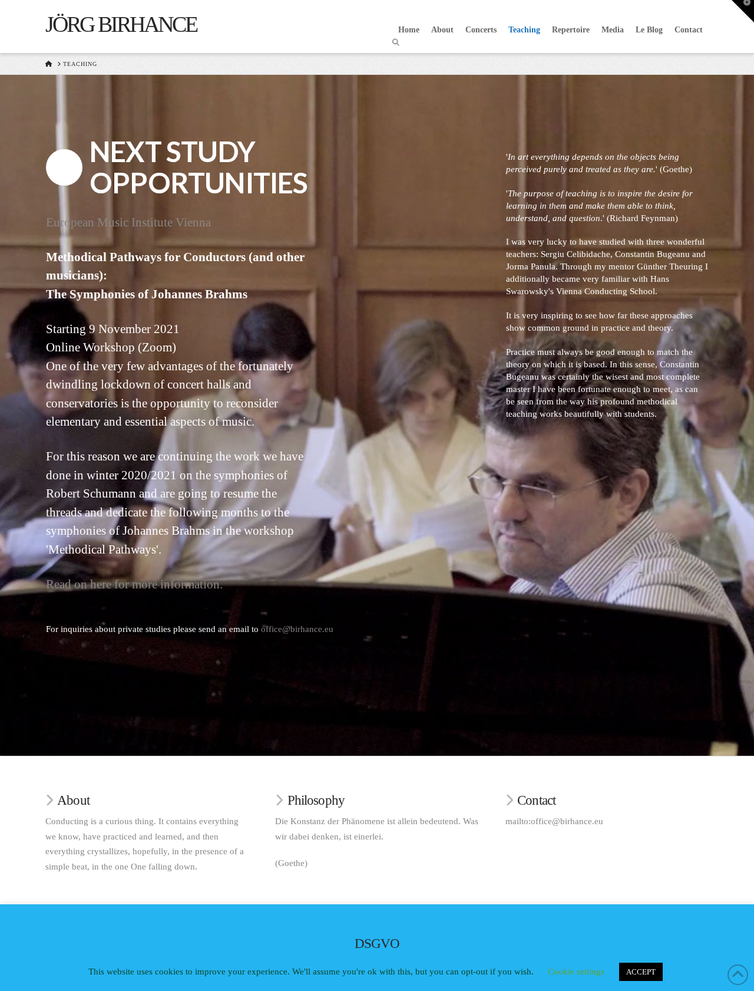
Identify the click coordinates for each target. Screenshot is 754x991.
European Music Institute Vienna (128, 222)
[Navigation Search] (397, 42)
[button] (743, 11)
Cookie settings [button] (576, 971)
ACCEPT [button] (641, 971)
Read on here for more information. (134, 584)
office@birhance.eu (297, 629)
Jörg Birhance (121, 24)
